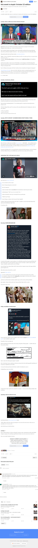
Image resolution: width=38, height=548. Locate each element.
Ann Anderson (4, 484)
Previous (4, 457)
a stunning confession (20, 54)
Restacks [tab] (7, 464)
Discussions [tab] (8, 501)
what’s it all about (10, 180)
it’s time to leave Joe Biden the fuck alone (9, 504)
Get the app (24, 543)
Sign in (35, 1)
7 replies (4, 492)
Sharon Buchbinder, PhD (6, 473)
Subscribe (31, 1)
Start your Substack (16, 543)
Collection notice (25, 540)
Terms (21, 540)
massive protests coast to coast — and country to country (10, 512)
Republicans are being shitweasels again (7, 506)
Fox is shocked (18, 143)
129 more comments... (3, 496)
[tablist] (5, 465)
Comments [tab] (3, 464)
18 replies (4, 480)
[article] (19, 506)
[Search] (36, 502)
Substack (14, 545)
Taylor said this (8, 272)
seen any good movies (13, 420)
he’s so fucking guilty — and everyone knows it (10, 517)
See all (3, 523)
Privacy (18, 540)
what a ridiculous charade (5, 518)
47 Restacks (13, 450)
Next (34, 457)
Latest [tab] (5, 501)
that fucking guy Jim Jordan (6, 70)
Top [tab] (2, 501)
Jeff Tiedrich (5, 8)
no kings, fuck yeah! (5, 510)
